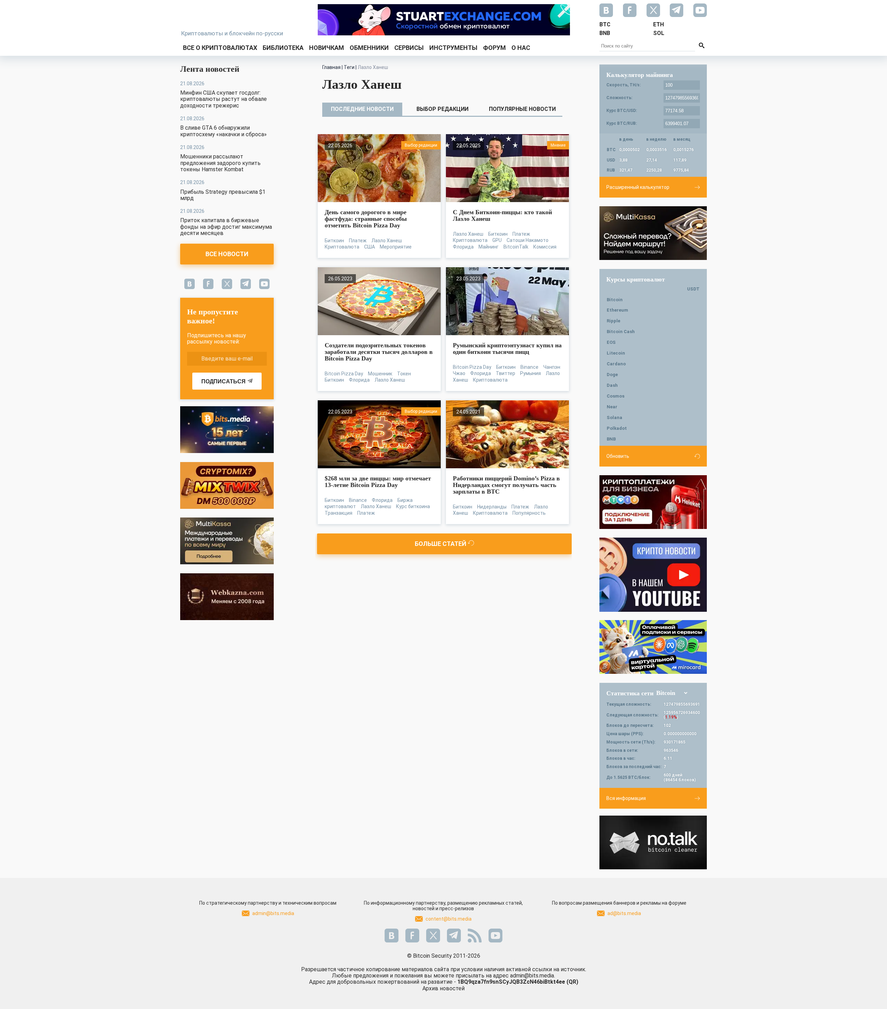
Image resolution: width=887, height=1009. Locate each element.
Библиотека (283, 47)
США (369, 247)
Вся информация (626, 798)
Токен (404, 373)
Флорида (463, 247)
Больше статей (441, 543)
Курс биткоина (413, 506)
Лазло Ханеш (386, 240)
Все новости (226, 254)
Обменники (369, 47)
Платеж (358, 240)
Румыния (530, 373)
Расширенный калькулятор (637, 187)
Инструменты (453, 47)
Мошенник (380, 373)
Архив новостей (443, 988)
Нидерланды (492, 507)
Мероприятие (396, 247)
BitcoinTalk (515, 247)
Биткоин (334, 240)
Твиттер (505, 373)
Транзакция (338, 513)
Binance (529, 367)
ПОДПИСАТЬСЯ (223, 381)
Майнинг (488, 247)
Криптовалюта (342, 247)
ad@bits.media (624, 913)
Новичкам (326, 47)
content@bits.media (448, 919)
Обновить (617, 456)
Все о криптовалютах (220, 47)
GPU (497, 240)
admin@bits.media (273, 913)
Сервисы (409, 47)
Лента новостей (209, 68)
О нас (520, 47)
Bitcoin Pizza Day (344, 373)
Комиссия (544, 247)
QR (572, 981)
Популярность (529, 513)
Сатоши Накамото (527, 240)
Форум (494, 47)
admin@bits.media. (532, 975)
